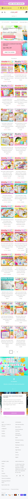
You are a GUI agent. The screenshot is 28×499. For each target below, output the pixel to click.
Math (16, 437)
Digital (16, 457)
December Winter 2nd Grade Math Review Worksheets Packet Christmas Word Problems (21, 318)
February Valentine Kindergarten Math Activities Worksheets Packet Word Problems (21, 342)
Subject (3, 433)
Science (17, 454)
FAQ (2, 471)
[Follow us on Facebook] (16, 475)
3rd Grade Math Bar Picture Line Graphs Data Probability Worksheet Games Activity (7, 222)
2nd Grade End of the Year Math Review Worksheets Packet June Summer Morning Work (7, 150)
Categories (4, 428)
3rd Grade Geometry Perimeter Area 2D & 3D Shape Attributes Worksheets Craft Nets (7, 198)
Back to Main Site (5, 485)
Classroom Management (18, 434)
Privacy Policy (5, 476)
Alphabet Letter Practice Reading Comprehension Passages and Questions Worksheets (7, 294)
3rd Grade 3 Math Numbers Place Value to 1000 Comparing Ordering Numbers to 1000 (7, 174)
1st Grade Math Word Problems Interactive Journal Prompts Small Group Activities (7, 101)
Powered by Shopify (14, 489)
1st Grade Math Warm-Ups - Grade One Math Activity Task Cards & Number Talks (20, 76)
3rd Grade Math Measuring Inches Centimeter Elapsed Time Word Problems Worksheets (21, 246)
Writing (17, 447)
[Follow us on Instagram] (19, 475)
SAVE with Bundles (19, 424)
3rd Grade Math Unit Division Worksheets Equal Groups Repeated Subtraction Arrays (21, 270)
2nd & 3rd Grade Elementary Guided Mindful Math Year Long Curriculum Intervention (20, 101)
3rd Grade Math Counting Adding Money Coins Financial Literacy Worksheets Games (21, 222)
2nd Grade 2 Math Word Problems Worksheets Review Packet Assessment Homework (7, 125)
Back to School (14, 22)
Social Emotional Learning (19, 430)
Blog (3, 468)
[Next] (17, 352)
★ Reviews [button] (26, 250)
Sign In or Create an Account (6, 425)
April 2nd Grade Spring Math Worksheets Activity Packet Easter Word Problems (21, 294)
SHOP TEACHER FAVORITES (16, 3)
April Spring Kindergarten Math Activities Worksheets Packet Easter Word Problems (7, 318)
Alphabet (17, 442)
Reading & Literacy (19, 445)
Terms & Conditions (6, 478)
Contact (3, 473)
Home (3, 463)
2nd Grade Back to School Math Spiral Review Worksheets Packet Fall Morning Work (21, 125)
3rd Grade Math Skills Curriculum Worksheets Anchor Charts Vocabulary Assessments (7, 270)
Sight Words (18, 450)
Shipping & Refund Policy (6, 481)
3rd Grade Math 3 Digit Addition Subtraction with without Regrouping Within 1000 (21, 198)
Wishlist (3, 436)
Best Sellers (18, 427)
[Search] (4, 12)
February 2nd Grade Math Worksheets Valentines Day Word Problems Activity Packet (7, 342)
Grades (3, 431)
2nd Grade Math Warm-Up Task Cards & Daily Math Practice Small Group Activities (21, 150)
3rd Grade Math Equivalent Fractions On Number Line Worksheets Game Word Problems (7, 246)
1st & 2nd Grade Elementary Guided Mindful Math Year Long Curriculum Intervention (7, 77)
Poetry (16, 452)
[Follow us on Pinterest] (23, 475)
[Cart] (25, 12)
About (3, 466)
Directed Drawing (19, 440)
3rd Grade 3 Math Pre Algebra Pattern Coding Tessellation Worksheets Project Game (20, 174)
